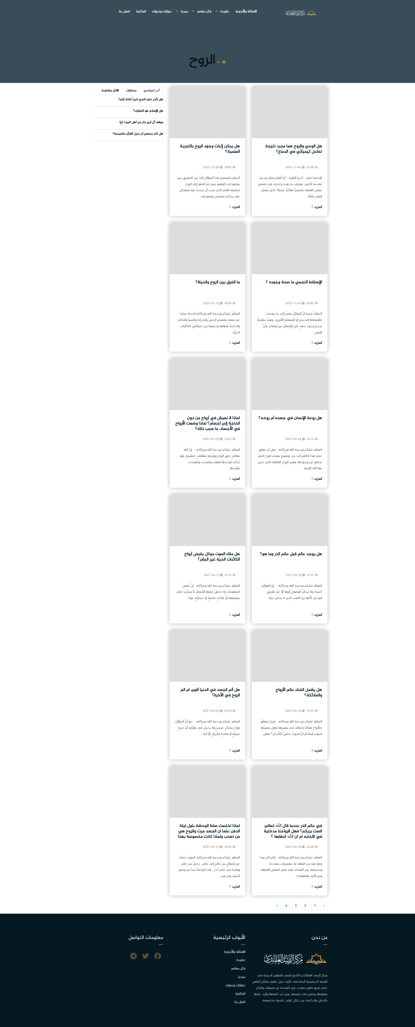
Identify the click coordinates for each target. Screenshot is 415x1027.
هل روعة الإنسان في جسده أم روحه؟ (290, 418)
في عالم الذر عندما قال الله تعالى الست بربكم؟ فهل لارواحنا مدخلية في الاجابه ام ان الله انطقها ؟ (293, 831)
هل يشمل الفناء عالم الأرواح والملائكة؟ (299, 692)
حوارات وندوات (162, 11)
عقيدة (224, 11)
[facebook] (157, 957)
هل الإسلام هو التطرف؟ (148, 111)
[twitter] (145, 957)
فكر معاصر (204, 11)
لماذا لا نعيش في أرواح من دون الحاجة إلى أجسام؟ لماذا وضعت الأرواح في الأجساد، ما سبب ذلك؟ (207, 423)
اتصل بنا (124, 11)
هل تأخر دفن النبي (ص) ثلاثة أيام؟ (140, 99)
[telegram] (133, 957)
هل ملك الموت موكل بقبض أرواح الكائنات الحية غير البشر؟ (212, 557)
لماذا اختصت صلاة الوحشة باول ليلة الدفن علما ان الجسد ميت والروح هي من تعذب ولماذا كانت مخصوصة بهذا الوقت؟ (209, 834)
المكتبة (141, 11)
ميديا (184, 11)
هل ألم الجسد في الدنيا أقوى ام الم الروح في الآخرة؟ (210, 692)
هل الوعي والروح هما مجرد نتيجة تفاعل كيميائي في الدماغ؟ (293, 149)
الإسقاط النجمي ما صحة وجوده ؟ (294, 282)
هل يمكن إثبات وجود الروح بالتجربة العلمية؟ (210, 149)
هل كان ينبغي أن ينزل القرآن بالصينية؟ (138, 133)
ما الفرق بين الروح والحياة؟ (218, 282)
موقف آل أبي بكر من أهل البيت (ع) (141, 122)
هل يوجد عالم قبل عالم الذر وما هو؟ (291, 554)
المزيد (317, 207)
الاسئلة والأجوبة (246, 11)
